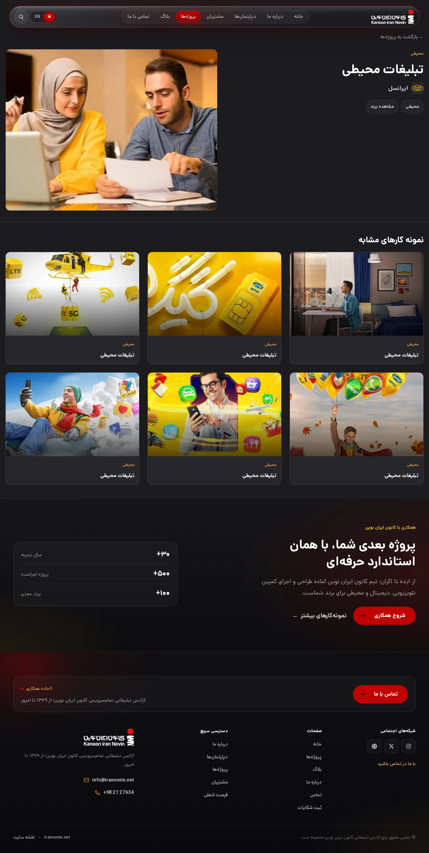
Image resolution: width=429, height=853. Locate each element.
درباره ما (220, 744)
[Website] (374, 746)
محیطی (412, 106)
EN (37, 16)
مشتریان (219, 782)
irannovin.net (57, 837)
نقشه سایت (24, 837)
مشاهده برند (382, 106)
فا (49, 16)
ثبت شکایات (310, 807)
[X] (391, 746)
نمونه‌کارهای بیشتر (319, 615)
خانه (317, 744)
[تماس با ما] (380, 694)
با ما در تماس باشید (396, 764)
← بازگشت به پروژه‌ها (402, 37)
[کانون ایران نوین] (392, 16)
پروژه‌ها (220, 769)
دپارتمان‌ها (217, 757)
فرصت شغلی (216, 795)
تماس (316, 795)
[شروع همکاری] (384, 616)
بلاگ (317, 769)
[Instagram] (409, 746)
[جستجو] (21, 16)
